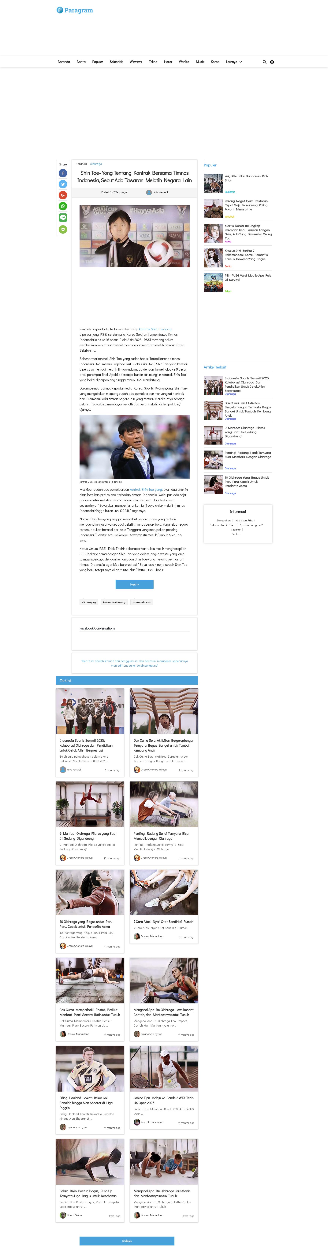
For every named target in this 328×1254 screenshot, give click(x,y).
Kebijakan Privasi (245, 520)
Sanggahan (224, 520)
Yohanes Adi (161, 192)
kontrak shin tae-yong (114, 602)
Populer (97, 61)
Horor (168, 61)
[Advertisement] (191, 29)
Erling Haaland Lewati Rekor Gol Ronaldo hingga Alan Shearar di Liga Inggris (86, 1103)
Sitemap (235, 529)
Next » (134, 584)
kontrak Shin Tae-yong (155, 329)
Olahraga (95, 164)
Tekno (153, 61)
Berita (81, 61)
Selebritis (116, 61)
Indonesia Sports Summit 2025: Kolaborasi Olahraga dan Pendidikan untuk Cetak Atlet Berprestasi (86, 745)
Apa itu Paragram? (251, 525)
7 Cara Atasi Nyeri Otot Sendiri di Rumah (163, 921)
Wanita (184, 61)
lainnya (232, 61)
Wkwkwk (136, 61)
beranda (64, 61)
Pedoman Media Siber (222, 525)
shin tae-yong (89, 602)
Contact (236, 534)
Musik (200, 61)
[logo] (75, 6)
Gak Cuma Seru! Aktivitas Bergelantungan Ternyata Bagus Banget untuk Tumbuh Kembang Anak (164, 745)
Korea (215, 61)
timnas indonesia (142, 602)
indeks (127, 1241)
